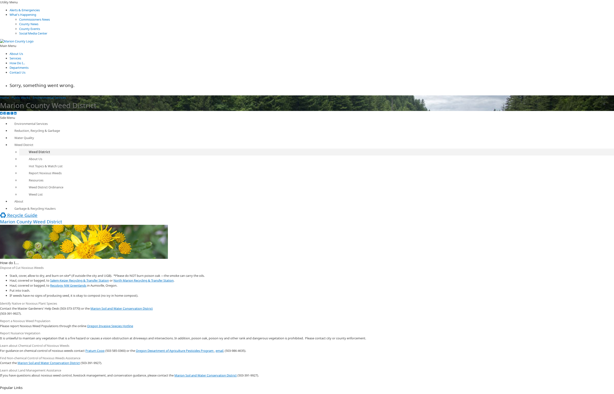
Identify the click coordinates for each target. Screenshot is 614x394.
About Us (16, 54)
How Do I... (17, 63)
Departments (19, 67)
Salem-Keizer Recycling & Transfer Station (79, 280)
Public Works (21, 97)
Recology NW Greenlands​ (68, 285)
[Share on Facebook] (4, 113)
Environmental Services (49, 97)
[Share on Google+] (12, 113)
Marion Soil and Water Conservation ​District (205, 375)
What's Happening (23, 14)
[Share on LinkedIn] (15, 113)
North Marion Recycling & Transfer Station (143, 280)
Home (4, 97)
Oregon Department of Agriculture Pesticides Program (175, 350)
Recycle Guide (21, 215)
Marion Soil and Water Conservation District (121, 308)
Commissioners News (34, 19)
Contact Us (17, 72)
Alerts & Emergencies (25, 10)
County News (28, 24)
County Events (29, 29)
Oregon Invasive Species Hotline (110, 326)
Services (15, 58)
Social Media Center (33, 33)
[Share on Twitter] (1, 113)
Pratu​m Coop (95, 350)
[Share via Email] (8, 113)
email (219, 350)
